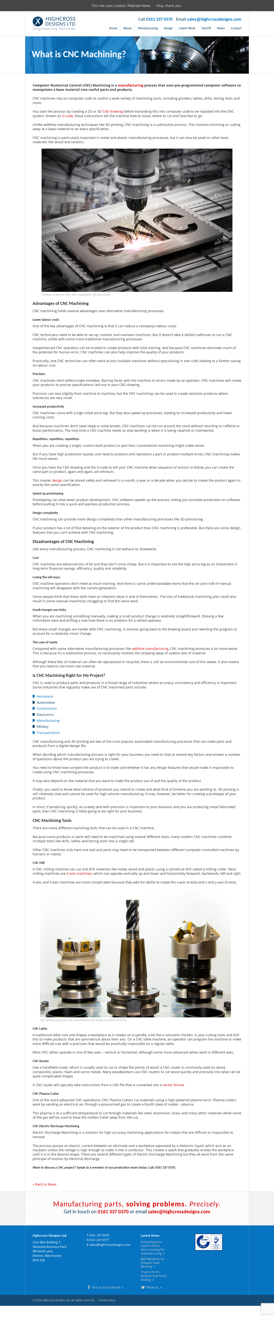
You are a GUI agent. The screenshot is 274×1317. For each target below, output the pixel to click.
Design (168, 28)
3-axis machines (79, 873)
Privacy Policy (107, 1300)
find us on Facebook (106, 1287)
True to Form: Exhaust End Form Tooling (153, 1276)
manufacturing (130, 85)
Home (113, 28)
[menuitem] (113, 28)
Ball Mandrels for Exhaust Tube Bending (153, 1263)
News (221, 28)
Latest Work (187, 28)
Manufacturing (148, 28)
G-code (67, 116)
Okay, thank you (168, 5)
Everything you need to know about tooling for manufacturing (153, 1247)
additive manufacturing (150, 648)
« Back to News (44, 1184)
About (127, 28)
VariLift (206, 28)
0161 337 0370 (159, 19)
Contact (236, 28)
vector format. (174, 1085)
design (57, 480)
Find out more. (139, 5)
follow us (152, 1287)
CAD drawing (113, 111)
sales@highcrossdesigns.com (214, 19)
